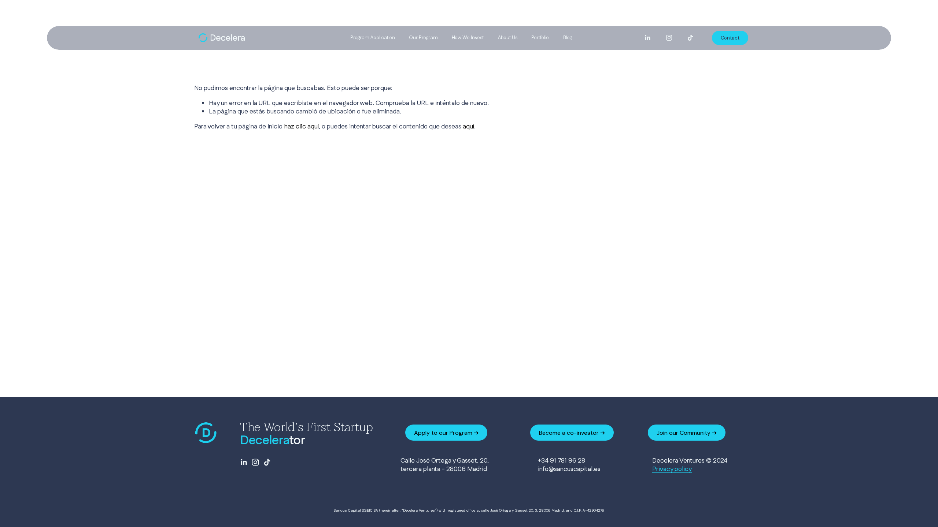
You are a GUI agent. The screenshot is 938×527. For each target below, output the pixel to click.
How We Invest (468, 37)
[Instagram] (669, 37)
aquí (468, 126)
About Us (507, 37)
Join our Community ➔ (687, 433)
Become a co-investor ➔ (572, 433)
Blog (567, 37)
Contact (730, 38)
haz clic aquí (301, 126)
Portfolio (540, 37)
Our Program (423, 37)
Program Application (372, 37)
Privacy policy (672, 469)
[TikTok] (690, 37)
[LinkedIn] (647, 37)
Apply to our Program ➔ (446, 433)
